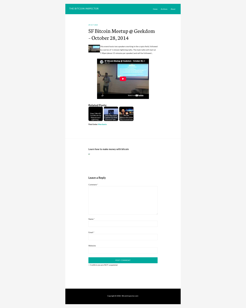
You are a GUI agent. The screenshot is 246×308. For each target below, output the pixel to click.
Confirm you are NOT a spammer (104, 265)
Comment (93, 184)
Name (91, 219)
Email (91, 232)
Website (92, 245)
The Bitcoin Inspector (84, 8)
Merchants (102, 124)
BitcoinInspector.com (130, 296)
